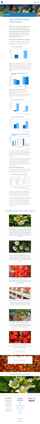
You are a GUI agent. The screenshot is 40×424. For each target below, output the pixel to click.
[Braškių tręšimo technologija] (20, 359)
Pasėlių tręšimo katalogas (20, 405)
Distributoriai (8, 409)
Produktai (20, 402)
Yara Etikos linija (8, 411)
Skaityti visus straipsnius (20, 351)
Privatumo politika (20, 418)
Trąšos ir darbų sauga (20, 408)
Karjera (20, 413)
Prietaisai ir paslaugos (20, 407)
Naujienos (20, 410)
